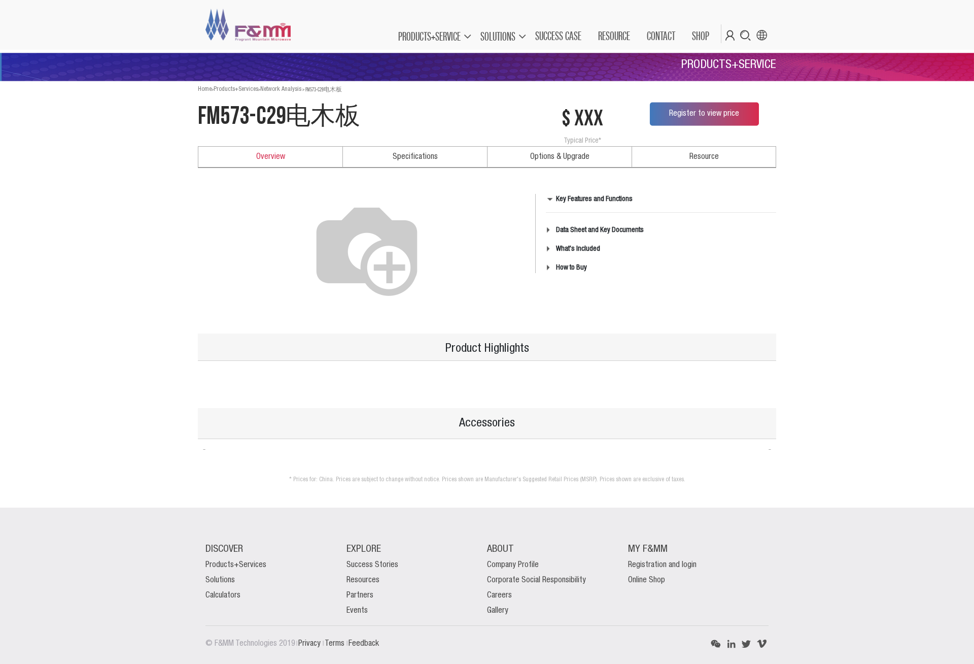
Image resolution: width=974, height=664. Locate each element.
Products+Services (236, 89)
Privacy (310, 643)
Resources (362, 580)
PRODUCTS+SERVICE (429, 36)
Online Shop (646, 580)
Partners (359, 595)
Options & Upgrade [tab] (559, 156)
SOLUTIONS (497, 36)
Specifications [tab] (415, 156)
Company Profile (513, 565)
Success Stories (372, 565)
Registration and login (662, 565)
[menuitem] (557, 36)
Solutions (220, 580)
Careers (499, 595)
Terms (335, 643)
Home (205, 89)
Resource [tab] (704, 156)
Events (357, 610)
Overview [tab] (270, 156)
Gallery (497, 610)
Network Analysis (280, 89)
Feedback (364, 643)
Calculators (222, 595)
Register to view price (704, 113)
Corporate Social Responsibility (536, 580)
